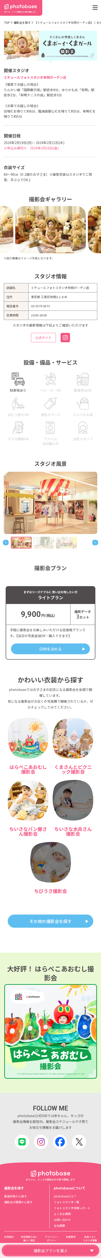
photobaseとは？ (65, 1196)
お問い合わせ (62, 1220)
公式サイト (43, 337)
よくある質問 (62, 1214)
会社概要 (59, 1225)
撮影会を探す (22, 22)
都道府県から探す (15, 1196)
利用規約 (9, 1237)
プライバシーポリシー (52, 1238)
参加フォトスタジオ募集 (90, 1238)
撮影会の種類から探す (18, 1202)
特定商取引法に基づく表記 (29, 1238)
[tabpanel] (50, 503)
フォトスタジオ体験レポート (72, 1208)
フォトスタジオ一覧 (66, 1202)
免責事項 (70, 1237)
